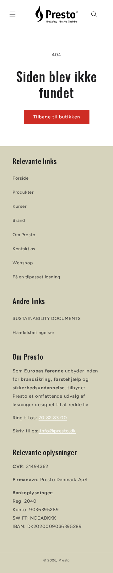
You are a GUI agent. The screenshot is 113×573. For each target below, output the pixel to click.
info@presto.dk (57, 431)
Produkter (23, 192)
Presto (64, 560)
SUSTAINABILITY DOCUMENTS (47, 318)
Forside (21, 178)
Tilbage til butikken (56, 117)
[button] (12, 14)
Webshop (23, 263)
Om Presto (24, 234)
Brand (19, 220)
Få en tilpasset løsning (36, 277)
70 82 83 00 (53, 418)
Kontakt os (24, 249)
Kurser (20, 206)
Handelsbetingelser (34, 332)
